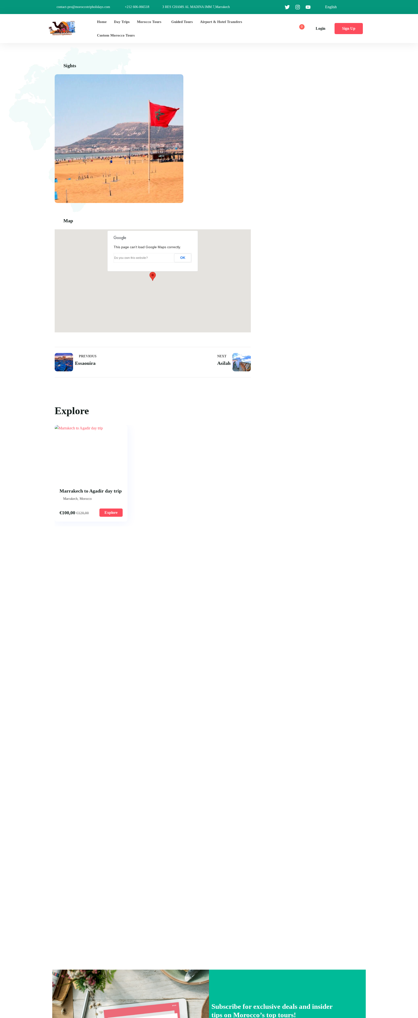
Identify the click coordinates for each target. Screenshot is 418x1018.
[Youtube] (308, 7)
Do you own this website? (131, 258)
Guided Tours (182, 22)
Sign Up (348, 28)
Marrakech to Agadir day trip (91, 491)
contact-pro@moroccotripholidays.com (83, 7)
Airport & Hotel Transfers (221, 22)
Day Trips (122, 22)
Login (320, 28)
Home (102, 22)
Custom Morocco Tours (116, 35)
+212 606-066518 (137, 7)
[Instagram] (297, 7)
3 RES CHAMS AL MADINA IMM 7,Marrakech (196, 7)
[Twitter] (287, 7)
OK (182, 258)
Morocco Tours (149, 22)
